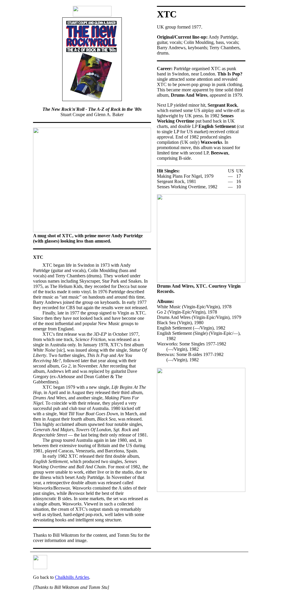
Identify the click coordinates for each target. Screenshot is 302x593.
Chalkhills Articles (72, 577)
